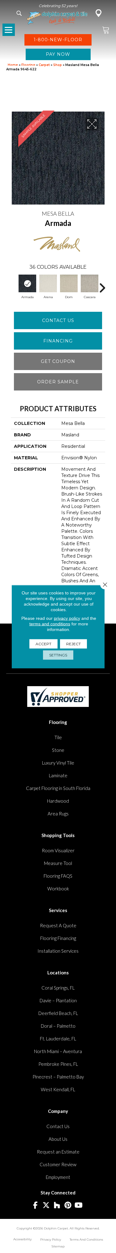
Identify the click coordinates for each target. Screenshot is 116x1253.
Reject (73, 643)
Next (102, 285)
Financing (58, 341)
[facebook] (35, 1205)
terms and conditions (49, 623)
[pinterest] (67, 1205)
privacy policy (67, 617)
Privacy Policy (50, 1240)
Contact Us (58, 320)
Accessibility (22, 1239)
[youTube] (78, 1205)
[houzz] (57, 1205)
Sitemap (58, 1246)
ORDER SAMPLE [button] (58, 382)
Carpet (44, 65)
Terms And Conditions (86, 1240)
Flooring (28, 65)
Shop (57, 65)
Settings (58, 654)
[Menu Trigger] (8, 30)
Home (13, 65)
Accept (43, 643)
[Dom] (68, 283)
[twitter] (46, 1205)
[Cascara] (89, 283)
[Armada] (27, 283)
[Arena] (48, 283)
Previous (14, 285)
